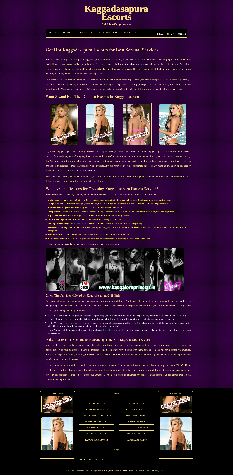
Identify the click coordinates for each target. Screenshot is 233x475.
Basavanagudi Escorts (96, 440)
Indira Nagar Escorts (136, 409)
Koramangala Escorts (136, 427)
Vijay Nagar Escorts (136, 440)
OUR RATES (86, 32)
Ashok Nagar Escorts (97, 409)
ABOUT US (68, 32)
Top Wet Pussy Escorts (91, 459)
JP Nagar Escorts (136, 421)
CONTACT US (131, 32)
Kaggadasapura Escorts (116, 13)
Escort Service (81, 223)
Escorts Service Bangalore (88, 470)
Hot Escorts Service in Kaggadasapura (78, 170)
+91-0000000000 (178, 34)
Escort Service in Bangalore (151, 470)
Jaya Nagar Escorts (136, 415)
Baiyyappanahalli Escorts (97, 415)
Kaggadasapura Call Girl (114, 330)
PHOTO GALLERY (108, 32)
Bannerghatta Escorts (97, 433)
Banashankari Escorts (97, 421)
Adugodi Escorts (97, 403)
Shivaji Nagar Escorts (136, 433)
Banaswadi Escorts (97, 427)
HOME (52, 32)
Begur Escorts (136, 403)
